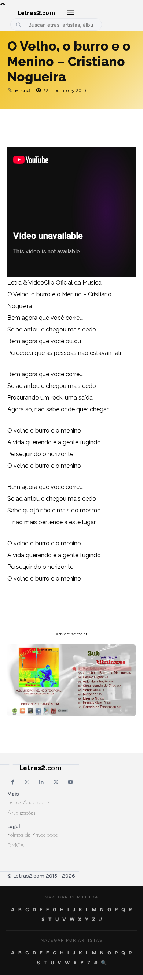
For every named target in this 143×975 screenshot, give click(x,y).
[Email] (31, 116)
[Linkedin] (99, 116)
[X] (82, 116)
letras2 (22, 90)
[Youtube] (70, 782)
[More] (116, 116)
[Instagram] (27, 782)
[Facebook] (48, 116)
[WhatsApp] (65, 116)
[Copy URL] (14, 116)
